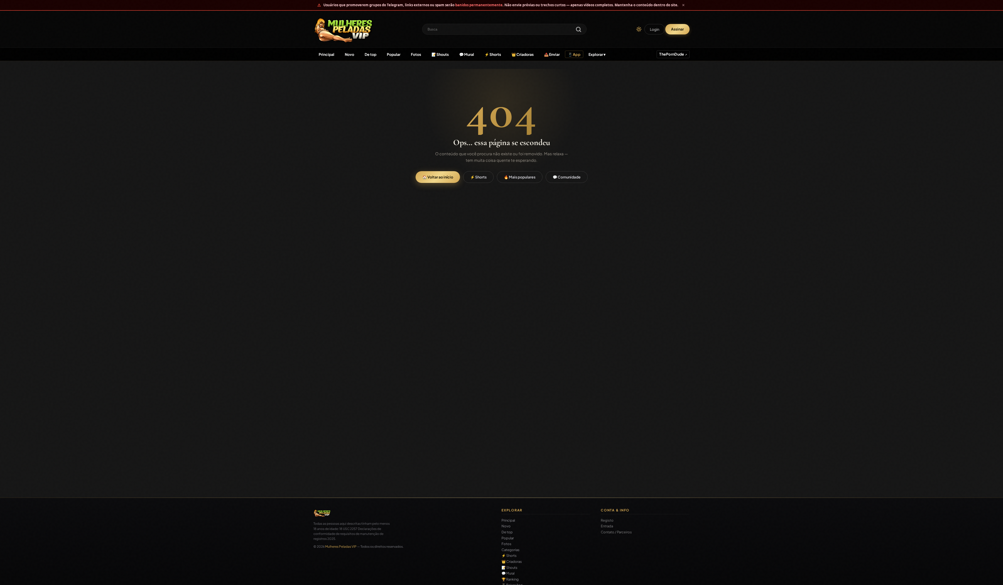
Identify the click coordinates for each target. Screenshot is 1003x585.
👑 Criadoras (522, 54)
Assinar (677, 29)
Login (654, 29)
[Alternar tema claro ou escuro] (638, 29)
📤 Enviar (552, 54)
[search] (578, 30)
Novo (349, 54)
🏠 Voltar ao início (437, 177)
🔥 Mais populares (519, 177)
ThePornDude (672, 54)
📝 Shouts (440, 54)
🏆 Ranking (510, 579)
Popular (393, 54)
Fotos (416, 54)
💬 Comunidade (567, 177)
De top (370, 54)
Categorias (510, 550)
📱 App (574, 54)
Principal (326, 54)
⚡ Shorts (493, 54)
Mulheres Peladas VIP (341, 546)
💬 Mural (466, 54)
